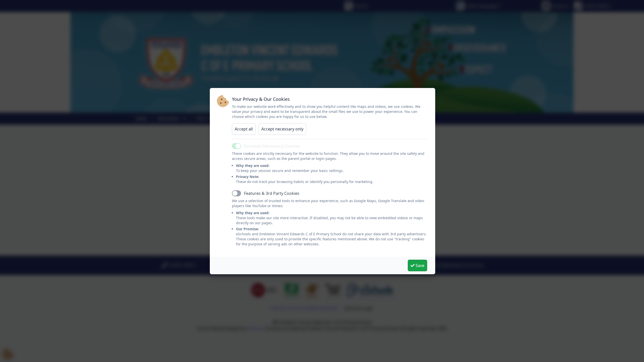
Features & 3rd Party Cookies (271, 193)
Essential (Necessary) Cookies (272, 146)
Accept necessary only (282, 129)
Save (419, 265)
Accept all (244, 129)
